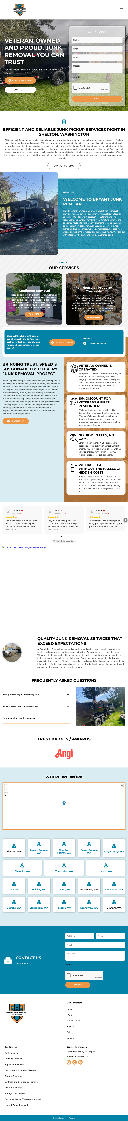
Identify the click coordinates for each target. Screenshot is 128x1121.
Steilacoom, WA (39, 908)
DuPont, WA (14, 908)
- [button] (6, 789)
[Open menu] (121, 10)
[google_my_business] (80, 1062)
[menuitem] (95, 1009)
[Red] (63, 754)
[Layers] (122, 786)
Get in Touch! (22, 963)
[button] (2, 520)
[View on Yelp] (8, 511)
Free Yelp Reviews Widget (65, 541)
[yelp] (74, 1062)
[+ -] (64, 806)
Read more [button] (11, 529)
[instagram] (69, 1062)
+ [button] (6, 786)
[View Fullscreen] (6, 794)
